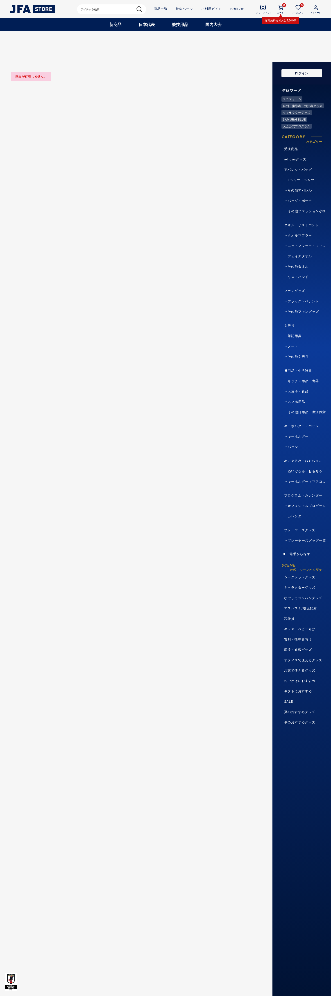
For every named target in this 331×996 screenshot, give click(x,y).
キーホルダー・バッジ (301, 426)
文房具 (289, 325)
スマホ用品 (296, 401)
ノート (293, 346)
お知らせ (237, 9)
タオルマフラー (300, 235)
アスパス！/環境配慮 (300, 608)
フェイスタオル (300, 256)
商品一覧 (161, 9)
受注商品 (291, 149)
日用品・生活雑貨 (298, 370)
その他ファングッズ (303, 311)
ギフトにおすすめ (298, 691)
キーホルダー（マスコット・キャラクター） (308, 481)
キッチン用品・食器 (303, 381)
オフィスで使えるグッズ (303, 660)
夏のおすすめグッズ (299, 712)
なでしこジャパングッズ (303, 598)
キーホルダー (298, 436)
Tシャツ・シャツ (301, 180)
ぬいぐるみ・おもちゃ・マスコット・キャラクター (304, 461)
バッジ (293, 447)
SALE (288, 701)
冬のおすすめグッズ (299, 722)
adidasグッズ (295, 159)
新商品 (115, 24)
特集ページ (184, 9)
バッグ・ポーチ (300, 201)
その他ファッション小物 (307, 211)
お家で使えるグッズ (299, 670)
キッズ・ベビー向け (299, 629)
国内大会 (213, 24)
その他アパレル (300, 190)
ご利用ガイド (211, 9)
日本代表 (147, 24)
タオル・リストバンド (301, 225)
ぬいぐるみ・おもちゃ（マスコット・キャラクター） (308, 471)
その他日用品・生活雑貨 (307, 412)
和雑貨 (289, 618)
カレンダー (296, 516)
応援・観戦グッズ (298, 650)
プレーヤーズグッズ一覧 (307, 540)
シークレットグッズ (299, 577)
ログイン (302, 73)
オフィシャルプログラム (307, 506)
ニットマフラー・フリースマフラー (308, 246)
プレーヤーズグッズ (299, 530)
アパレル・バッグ (298, 169)
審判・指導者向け (298, 639)
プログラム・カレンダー (303, 495)
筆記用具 (295, 336)
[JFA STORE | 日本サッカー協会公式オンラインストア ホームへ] (32, 9)
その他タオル (298, 266)
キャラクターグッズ (299, 587)
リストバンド (298, 277)
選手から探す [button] (300, 554)
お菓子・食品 (298, 391)
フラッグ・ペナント (303, 301)
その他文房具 (298, 356)
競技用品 (180, 24)
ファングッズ (294, 291)
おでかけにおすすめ (299, 681)
